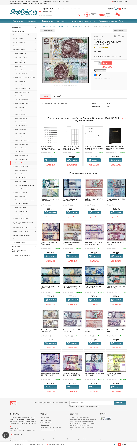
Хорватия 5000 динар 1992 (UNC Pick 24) (94, 374)
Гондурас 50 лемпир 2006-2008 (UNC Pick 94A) (72, 287)
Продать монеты (27, 3)
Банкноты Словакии (21, 177)
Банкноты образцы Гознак (21, 235)
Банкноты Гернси (20, 96)
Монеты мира (17, 21)
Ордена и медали (48, 21)
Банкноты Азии (18, 38)
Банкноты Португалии (21, 166)
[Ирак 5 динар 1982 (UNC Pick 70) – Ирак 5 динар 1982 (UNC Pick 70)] (116, 232)
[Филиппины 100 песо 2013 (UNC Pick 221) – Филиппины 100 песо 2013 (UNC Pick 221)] (72, 319)
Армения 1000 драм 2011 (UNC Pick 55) (50, 199)
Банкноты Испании (21, 125)
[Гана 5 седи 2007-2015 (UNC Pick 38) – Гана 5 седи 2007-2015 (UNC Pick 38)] (94, 275)
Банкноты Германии (21, 85)
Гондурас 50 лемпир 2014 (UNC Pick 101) (50, 287)
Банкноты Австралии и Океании (23, 35)
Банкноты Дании (20, 111)
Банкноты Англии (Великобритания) (20, 61)
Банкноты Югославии (21, 218)
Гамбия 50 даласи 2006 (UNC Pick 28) (49, 243)
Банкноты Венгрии (20, 81)
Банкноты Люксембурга (22, 140)
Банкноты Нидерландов (22, 155)
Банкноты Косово (20, 137)
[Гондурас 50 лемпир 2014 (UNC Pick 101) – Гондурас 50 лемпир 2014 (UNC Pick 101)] (50, 275)
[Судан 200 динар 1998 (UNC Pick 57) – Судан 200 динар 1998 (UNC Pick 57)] (116, 362)
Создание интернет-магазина (19, 441)
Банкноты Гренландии (22, 103)
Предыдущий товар (47, 30)
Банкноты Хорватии (21, 196)
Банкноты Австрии (20, 53)
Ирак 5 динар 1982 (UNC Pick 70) (115, 243)
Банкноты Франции (21, 192)
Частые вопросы (15, 3)
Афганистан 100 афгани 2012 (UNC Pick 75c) (93, 243)
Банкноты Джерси (20, 114)
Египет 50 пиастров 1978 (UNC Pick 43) (71, 243)
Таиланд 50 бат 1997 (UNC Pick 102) (116, 199)
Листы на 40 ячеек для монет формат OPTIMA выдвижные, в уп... (71, 148)
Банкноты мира (32, 21)
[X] (100, 75)
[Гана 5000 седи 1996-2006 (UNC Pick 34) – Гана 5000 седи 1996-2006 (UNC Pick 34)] (116, 275)
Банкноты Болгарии (21, 73)
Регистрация (123, 1)
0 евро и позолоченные (20, 239)
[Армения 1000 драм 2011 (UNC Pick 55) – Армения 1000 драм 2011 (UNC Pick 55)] (50, 188)
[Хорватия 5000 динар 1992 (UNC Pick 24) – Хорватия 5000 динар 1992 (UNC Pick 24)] (94, 362)
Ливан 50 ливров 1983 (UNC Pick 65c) (49, 330)
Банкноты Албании (21, 57)
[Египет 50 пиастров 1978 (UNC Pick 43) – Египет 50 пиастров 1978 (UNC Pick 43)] (72, 232)
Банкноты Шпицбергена (22, 215)
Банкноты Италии (20, 129)
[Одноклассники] (97, 75)
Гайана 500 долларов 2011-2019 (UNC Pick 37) (71, 374)
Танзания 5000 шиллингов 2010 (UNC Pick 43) (50, 374)
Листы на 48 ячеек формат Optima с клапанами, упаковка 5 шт (50, 148)
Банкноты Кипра (20, 133)
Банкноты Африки (19, 46)
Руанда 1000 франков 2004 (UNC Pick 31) (70, 199)
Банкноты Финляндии (21, 189)
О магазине (38, 3)
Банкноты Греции (20, 107)
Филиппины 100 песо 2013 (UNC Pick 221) (72, 330)
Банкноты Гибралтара (22, 99)
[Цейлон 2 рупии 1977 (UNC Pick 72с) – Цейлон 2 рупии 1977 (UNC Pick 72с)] (94, 319)
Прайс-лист (56, 1)
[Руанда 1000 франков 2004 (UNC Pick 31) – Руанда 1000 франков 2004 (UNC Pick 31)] (72, 188)
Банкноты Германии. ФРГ (22, 92)
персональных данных (93, 406)
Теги (121, 21)
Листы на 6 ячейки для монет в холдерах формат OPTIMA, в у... (94, 148)
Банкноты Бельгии (20, 66)
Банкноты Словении (21, 181)
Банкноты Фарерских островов (24, 185)
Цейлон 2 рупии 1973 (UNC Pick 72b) (94, 199)
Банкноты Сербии (20, 174)
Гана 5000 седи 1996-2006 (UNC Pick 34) (116, 287)
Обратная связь (46, 1)
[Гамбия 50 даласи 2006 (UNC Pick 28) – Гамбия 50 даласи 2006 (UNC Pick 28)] (51, 232)
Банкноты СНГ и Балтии (20, 231)
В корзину (52, 160)
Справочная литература (108, 21)
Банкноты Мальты (20, 148)
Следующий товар (119, 30)
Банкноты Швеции (20, 207)
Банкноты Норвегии (21, 159)
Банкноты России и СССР (21, 227)
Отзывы (46, 3)
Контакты (13, 1)
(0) (50, 152)
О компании (35, 1)
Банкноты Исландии (21, 122)
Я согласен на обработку (85, 406)
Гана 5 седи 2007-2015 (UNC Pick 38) (93, 287)
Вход (114, 1)
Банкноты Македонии (21, 144)
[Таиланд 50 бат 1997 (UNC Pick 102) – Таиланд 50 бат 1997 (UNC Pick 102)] (116, 188)
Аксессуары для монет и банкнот (83, 21)
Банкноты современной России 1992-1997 (23, 223)
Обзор (45, 96)
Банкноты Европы (19, 49)
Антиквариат (62, 21)
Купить (108, 63)
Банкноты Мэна (20, 151)
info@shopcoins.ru (46, 11)
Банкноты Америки (19, 42)
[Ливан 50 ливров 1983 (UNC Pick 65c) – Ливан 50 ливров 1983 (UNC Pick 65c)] (50, 319)
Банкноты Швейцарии (21, 203)
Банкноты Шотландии (21, 211)
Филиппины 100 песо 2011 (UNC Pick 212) (116, 330)
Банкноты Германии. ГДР (22, 88)
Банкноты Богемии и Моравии (24, 70)
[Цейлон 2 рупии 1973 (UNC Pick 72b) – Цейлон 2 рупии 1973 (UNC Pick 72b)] (94, 188)
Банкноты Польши (20, 163)
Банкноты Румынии (21, 170)
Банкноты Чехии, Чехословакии (24, 200)
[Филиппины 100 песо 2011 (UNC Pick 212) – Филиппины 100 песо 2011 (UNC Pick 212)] (116, 319)
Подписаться (119, 403)
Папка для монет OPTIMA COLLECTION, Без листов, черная (115, 148)
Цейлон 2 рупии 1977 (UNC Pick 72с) (94, 330)
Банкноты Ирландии (21, 118)
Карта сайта (65, 1)
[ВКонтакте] (95, 75)
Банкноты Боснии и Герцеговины (25, 77)
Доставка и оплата (24, 1)
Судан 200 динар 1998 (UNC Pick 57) (114, 374)
